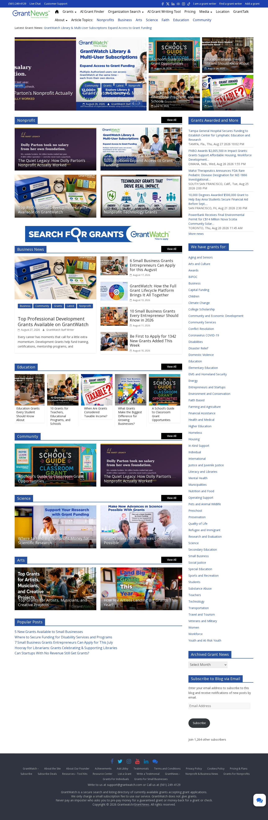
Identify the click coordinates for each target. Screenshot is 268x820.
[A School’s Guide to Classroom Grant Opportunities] (174, 39)
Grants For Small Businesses (151, 779)
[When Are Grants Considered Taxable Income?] (227, 77)
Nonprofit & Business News (202, 774)
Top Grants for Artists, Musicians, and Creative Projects (52, 602)
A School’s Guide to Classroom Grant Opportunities (174, 61)
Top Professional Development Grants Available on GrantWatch (53, 209)
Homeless (195, 433)
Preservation (197, 517)
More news (196, 234)
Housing (194, 439)
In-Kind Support (198, 446)
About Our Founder (77, 768)
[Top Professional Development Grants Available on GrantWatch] (55, 177)
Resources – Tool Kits (74, 774)
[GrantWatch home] (98, 236)
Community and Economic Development (216, 316)
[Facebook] (162, 3)
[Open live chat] (155, 762)
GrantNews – (172, 774)
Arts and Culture (199, 264)
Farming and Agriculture (204, 407)
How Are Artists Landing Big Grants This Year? (140, 602)
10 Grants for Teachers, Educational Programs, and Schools (172, 97)
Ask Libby (122, 768)
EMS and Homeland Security (207, 374)
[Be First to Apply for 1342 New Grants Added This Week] (114, 334)
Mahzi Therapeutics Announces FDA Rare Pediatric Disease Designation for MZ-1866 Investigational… (217, 175)
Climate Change (199, 303)
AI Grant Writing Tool (164, 11)
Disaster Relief (198, 348)
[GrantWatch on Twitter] (120, 762)
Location (222, 11)
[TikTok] (188, 3)
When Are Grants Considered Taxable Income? (227, 99)
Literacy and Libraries (202, 472)
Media (204, 11)
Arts (139, 20)
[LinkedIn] (173, 3)
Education (181, 20)
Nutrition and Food (201, 491)
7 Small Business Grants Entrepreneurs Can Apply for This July (64, 642)
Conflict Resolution (201, 329)
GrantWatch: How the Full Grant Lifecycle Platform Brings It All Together (153, 290)
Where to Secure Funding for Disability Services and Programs (63, 637)
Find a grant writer (230, 3)
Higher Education (199, 426)
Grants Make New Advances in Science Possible (138, 540)
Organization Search (124, 11)
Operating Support (200, 498)
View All (171, 120)
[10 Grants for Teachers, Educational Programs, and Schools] (174, 77)
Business (125, 20)
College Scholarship (201, 309)
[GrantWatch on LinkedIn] (146, 762)
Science (152, 20)
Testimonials (141, 768)
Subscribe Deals (47, 774)
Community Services (202, 322)
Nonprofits (105, 20)
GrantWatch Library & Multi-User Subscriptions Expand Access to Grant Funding (81, 95)
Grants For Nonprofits (236, 774)
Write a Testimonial (148, 774)
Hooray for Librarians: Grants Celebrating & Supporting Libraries (66, 648)
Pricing (190, 11)
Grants (68, 11)
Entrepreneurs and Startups (206, 387)
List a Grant (124, 774)
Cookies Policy (215, 768)
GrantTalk (241, 11)
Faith (165, 20)
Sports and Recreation (203, 575)
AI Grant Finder (92, 11)
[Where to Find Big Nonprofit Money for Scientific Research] (55, 508)
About (59, 20)
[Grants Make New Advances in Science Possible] (141, 508)
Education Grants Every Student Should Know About (227, 61)
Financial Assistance (201, 413)
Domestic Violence (201, 355)
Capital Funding (198, 290)
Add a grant (252, 3)
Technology (196, 601)
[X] (167, 3)
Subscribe (199, 723)
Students (194, 582)
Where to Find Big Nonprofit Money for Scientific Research (53, 540)
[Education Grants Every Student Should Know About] (227, 39)
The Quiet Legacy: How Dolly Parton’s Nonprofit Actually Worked (88, 28)
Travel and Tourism (201, 614)
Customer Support (55, 3)
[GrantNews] (31, 15)
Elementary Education (203, 368)
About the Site (52, 768)
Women (193, 627)
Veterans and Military (202, 621)
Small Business (198, 556)
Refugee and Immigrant (204, 530)
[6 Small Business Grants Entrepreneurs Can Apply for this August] (114, 259)
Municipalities (197, 485)
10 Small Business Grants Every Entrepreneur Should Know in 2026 (154, 316)
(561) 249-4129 (17, 3)
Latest (58, 85)
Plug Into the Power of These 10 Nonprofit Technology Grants (133, 209)
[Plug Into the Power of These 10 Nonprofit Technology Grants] (141, 177)
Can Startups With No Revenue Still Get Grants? (52, 653)
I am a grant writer (204, 3)
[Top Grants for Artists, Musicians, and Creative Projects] (55, 570)
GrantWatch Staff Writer (64, 104)
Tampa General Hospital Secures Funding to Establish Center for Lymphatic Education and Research (219, 135)
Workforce (195, 634)
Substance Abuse (200, 588)
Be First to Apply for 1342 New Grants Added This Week (153, 341)
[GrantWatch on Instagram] (129, 762)
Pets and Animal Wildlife (204, 504)
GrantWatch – (31, 768)
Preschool (195, 511)
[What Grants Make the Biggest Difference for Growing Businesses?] (121, 376)
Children (193, 296)
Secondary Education (202, 549)
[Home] (57, 11)
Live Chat (35, 3)
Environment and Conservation (209, 394)
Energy (193, 381)
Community (202, 20)
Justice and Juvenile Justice (206, 465)
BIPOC (192, 277)
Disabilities (195, 342)
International (197, 459)
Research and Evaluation (205, 536)
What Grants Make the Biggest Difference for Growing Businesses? (120, 416)
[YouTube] (178, 3)
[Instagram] (183, 3)
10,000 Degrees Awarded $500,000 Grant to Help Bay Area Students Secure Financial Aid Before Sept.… (218, 199)
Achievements (103, 768)
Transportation (198, 608)
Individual (194, 452)
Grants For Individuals (116, 779)
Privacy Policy (194, 768)
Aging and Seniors (200, 257)
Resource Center (102, 774)
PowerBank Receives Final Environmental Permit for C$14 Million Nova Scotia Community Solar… (216, 219)
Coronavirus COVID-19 (203, 335)
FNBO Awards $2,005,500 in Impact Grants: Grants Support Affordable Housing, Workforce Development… (220, 155)
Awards (193, 270)
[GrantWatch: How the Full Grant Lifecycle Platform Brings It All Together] (114, 284)
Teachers (194, 595)
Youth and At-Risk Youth (204, 640)
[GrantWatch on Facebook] (112, 762)
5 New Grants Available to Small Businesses (49, 631)
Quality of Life (197, 524)
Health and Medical (201, 420)
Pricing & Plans (238, 768)
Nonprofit (73, 85)
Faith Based (196, 400)
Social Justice (197, 562)
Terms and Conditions (167, 768)
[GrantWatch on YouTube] (137, 762)
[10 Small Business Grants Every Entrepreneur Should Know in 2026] (114, 309)
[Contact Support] (259, 800)
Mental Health (197, 478)
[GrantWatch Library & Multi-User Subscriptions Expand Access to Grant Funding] (81, 39)
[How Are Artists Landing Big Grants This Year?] (141, 570)
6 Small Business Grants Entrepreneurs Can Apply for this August (152, 265)
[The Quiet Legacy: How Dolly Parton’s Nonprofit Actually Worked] (55, 130)
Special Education (200, 569)
